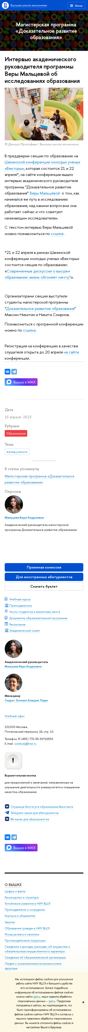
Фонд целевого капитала (22, 934)
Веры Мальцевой (45, 193)
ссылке (57, 233)
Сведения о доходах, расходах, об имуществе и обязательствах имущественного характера (37, 949)
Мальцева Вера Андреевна (23, 666)
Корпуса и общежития (20, 916)
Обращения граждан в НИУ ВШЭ (27, 928)
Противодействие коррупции (25, 941)
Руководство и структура (21, 897)
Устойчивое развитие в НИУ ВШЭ (27, 904)
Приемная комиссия (44, 567)
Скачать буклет (44, 586)
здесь (36, 997)
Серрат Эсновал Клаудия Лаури (26, 700)
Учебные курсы (20, 599)
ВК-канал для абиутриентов (30, 819)
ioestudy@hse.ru (25, 743)
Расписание (17, 624)
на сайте (71, 352)
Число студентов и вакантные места (34, 611)
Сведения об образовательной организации (35, 957)
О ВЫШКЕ (13, 884)
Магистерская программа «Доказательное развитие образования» (46, 31)
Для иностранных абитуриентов (44, 576)
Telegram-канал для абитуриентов (35, 813)
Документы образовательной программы (38, 618)
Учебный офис (15, 716)
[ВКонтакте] (7, 837)
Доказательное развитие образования (40, 308)
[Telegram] (14, 837)
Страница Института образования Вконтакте (42, 806)
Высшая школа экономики (29, 5)
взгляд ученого (17, 452)
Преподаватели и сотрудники (25, 910)
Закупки (10, 922)
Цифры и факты (15, 891)
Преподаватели (20, 605)
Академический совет (24, 630)
